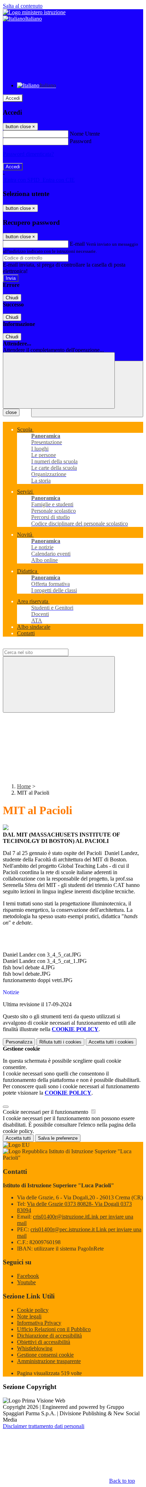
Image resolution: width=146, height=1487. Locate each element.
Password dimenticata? (28, 154)
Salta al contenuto (23, 6)
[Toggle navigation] (59, 380)
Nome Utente (85, 134)
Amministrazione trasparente (49, 1361)
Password (80, 141)
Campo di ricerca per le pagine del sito (46, 645)
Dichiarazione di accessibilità (49, 1336)
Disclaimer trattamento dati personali (43, 1426)
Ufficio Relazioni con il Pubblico (54, 1329)
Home (24, 786)
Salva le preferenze (58, 1138)
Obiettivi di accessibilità (43, 1342)
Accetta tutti (111, 1042)
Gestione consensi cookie (45, 1355)
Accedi (13, 98)
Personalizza (19, 1042)
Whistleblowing (34, 1348)
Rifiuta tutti (60, 1042)
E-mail (77, 244)
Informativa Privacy (39, 1323)
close (11, 412)
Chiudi (12, 297)
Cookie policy (33, 1310)
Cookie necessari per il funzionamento (46, 1112)
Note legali (29, 1316)
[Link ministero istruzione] (34, 12)
